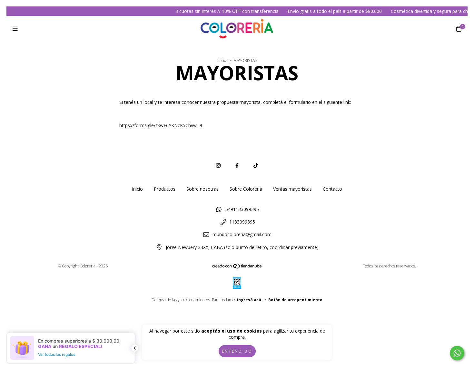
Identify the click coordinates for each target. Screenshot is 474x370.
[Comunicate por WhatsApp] (457, 353)
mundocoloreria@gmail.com (242, 234)
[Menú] (15, 28)
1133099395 (242, 222)
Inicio (221, 60)
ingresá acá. (249, 300)
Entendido (237, 351)
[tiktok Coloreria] (255, 165)
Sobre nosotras (202, 189)
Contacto (332, 189)
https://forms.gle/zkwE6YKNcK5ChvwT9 (160, 125)
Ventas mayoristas (292, 189)
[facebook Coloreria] (237, 165)
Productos (164, 189)
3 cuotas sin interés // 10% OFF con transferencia (222, 11)
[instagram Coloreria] (218, 165)
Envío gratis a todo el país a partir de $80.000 (330, 11)
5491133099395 (242, 209)
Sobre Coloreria (246, 189)
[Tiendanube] (237, 267)
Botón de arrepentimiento (295, 300)
